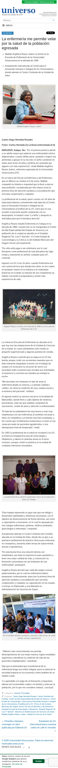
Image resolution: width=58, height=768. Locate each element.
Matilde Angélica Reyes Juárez (14, 714)
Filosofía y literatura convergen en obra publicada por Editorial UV (14, 724)
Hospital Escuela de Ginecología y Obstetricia (20, 709)
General (7, 33)
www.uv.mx (18, 744)
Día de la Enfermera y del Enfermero (39, 707)
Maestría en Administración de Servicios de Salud (34, 712)
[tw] (29, 747)
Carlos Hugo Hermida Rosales (25, 696)
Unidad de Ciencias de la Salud (39, 714)
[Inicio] (18, 14)
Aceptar (38, 761)
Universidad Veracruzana (39, 2)
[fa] (23, 747)
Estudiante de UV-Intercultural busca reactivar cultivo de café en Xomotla (43, 724)
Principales (25, 693)
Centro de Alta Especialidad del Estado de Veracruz (29, 699)
